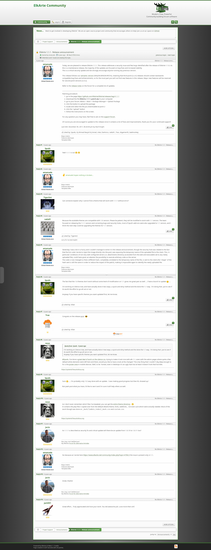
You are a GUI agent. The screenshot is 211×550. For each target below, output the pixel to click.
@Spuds (65, 359)
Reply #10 (39, 398)
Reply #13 (39, 474)
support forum (109, 117)
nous (47, 343)
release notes (77, 86)
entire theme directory (121, 404)
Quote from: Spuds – (75, 346)
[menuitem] (176, 22)
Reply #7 (39, 312)
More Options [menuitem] (169, 48)
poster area (73, 364)
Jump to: (153, 534)
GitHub (156, 31)
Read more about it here (45, 36)
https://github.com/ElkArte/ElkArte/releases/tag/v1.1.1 (98, 96)
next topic (171, 55)
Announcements (61, 42)
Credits (56, 546)
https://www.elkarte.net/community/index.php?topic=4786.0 (106, 455)
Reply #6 (39, 277)
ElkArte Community (50, 5)
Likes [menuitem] (171, 127)
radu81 (47, 219)
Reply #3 (39, 194)
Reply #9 (39, 374)
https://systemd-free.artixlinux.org (72, 369)
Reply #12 (39, 449)
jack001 (47, 503)
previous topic (161, 55)
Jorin (47, 427)
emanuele (47, 64)
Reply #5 (39, 245)
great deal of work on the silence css (91, 359)
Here (71, 36)
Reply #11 (39, 424)
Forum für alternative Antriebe (79, 443)
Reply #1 (39, 145)
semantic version (87, 75)
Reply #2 (39, 169)
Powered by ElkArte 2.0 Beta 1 (43, 546)
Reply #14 (39, 500)
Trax (47, 315)
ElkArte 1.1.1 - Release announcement (85, 41)
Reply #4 (39, 216)
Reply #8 (39, 340)
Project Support (48, 42)
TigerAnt (48, 197)
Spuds (47, 148)
